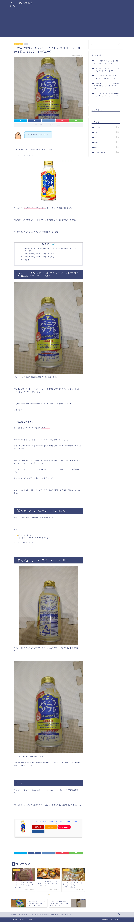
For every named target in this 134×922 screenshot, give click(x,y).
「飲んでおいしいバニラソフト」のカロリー (40, 257)
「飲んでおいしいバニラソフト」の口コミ (39, 254)
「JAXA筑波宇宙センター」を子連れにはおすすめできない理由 (106, 62)
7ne (38, 831)
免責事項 (29, 919)
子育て (106, 137)
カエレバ (60, 823)
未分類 (106, 142)
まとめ (27, 260)
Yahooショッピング (64, 827)
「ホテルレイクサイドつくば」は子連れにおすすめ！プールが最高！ (106, 70)
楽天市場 (38, 827)
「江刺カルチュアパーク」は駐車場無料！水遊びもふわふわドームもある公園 (106, 86)
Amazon (51, 827)
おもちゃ (106, 127)
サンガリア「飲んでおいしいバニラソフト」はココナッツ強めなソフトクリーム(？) (50, 250)
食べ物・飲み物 (19, 44)
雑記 (106, 147)
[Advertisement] (67, 23)
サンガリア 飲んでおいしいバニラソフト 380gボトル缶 (56, 821)
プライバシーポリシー (18, 919)
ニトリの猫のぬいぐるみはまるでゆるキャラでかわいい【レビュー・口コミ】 (106, 96)
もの (106, 132)
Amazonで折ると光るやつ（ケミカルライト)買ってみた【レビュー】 (106, 77)
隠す (53, 244)
